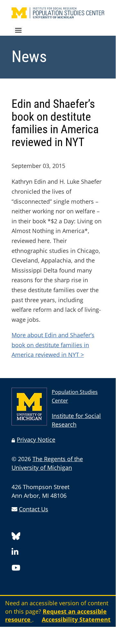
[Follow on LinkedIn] (15, 553)
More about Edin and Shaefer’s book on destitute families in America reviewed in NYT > (53, 344)
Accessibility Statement (76, 619)
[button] (58, 30)
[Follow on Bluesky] (16, 537)
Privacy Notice (36, 439)
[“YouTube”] (16, 569)
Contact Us (33, 509)
